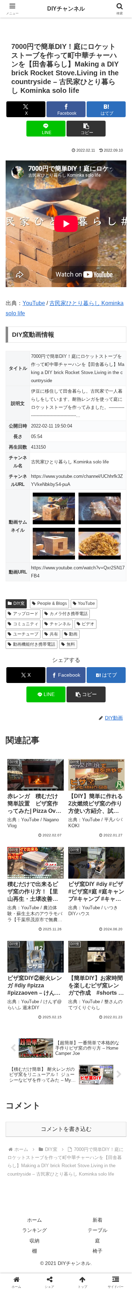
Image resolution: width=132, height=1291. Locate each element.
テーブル (97, 1230)
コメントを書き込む (66, 1129)
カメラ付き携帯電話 (69, 613)
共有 (54, 634)
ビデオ (88, 623)
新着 (97, 1220)
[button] (86, 129)
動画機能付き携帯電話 (34, 644)
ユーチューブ (25, 634)
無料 (71, 644)
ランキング (34, 1230)
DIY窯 (19, 603)
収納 (34, 1240)
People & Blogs (52, 603)
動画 (73, 634)
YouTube (34, 303)
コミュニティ (25, 623)
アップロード (25, 613)
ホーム (34, 1220)
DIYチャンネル (66, 9)
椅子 (97, 1251)
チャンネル (60, 623)
